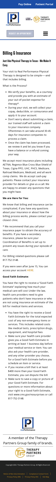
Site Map (46, 477)
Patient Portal (44, 4)
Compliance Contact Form (38, 474)
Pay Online (24, 4)
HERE (30, 270)
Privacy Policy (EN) (14, 477)
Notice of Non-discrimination (14, 474)
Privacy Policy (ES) (31, 477)
